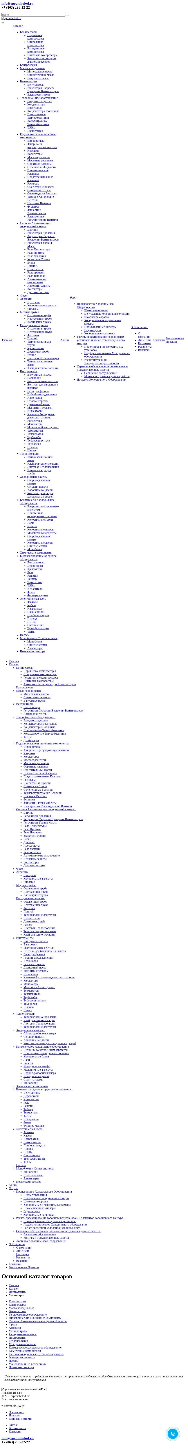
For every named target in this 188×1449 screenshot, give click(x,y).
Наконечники (35, 611)
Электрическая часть (33, 598)
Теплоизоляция (29, 453)
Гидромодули (92, 330)
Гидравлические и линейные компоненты (43, 743)
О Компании (139, 327)
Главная (7, 340)
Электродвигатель (38, 94)
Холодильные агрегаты (42, 305)
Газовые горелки (37, 401)
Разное (31, 354)
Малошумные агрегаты (42, 532)
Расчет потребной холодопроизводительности (101, 361)
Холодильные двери (40, 489)
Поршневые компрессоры (35, 37)
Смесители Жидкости (41, 186)
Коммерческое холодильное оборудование (37, 501)
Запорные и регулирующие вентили (42, 145)
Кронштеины (35, 348)
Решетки (32, 575)
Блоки (31, 262)
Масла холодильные (32, 68)
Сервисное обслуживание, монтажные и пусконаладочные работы (102, 368)
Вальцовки (34, 377)
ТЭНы (31, 127)
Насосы (25, 634)
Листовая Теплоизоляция (43, 358)
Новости (14, 1415)
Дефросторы (35, 565)
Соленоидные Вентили (42, 193)
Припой (32, 338)
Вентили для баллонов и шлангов (45, 951)
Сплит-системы (37, 545)
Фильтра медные (37, 595)
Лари (30, 522)
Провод (32, 618)
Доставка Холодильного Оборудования (101, 379)
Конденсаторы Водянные (43, 111)
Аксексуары (35, 648)
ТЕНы (31, 631)
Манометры (34, 424)
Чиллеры (33, 308)
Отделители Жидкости (41, 167)
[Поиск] (67, 15)
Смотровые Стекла (39, 190)
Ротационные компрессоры (35, 50)
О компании (144, 335)
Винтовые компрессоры (42, 55)
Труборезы (34, 443)
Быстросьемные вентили (42, 381)
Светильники (35, 625)
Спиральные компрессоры (35, 43)
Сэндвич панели (37, 486)
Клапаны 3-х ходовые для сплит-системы (41, 416)
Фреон (24, 295)
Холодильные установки (99, 333)
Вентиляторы (28, 81)
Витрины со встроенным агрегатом (46, 1049)
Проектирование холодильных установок (50, 1221)
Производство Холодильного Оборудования (44, 1191)
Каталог (18, 25)
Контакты (159, 340)
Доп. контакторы (38, 292)
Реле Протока (35, 252)
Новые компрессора (32, 651)
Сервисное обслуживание (100, 373)
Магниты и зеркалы (39, 407)
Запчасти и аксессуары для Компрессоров (41, 60)
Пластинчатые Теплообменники (38, 116)
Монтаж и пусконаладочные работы (107, 376)
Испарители (35, 588)
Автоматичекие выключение (37, 280)
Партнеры (144, 343)
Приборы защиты (38, 615)
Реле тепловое (36, 275)
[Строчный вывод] (25, 1392)
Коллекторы (35, 153)
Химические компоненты (36, 552)
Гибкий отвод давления (42, 394)
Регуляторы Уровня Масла (40, 822)
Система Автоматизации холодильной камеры (35, 224)
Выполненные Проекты (175, 340)
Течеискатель (35, 433)
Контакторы (35, 288)
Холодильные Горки (40, 519)
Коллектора (34, 420)
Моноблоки (34, 549)
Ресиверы (33, 183)
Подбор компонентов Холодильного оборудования (55, 1224)
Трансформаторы (38, 628)
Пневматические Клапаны (37, 172)
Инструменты (28, 371)
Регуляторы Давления (41, 232)
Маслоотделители (38, 157)
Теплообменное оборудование (39, 97)
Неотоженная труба (39, 318)
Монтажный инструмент (43, 427)
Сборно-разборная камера (40, 1033)
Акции (64, 340)
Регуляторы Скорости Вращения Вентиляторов (43, 89)
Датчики (32, 229)
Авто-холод (34, 397)
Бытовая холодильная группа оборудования (44, 1089)
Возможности (17, 1428)
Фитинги (33, 335)
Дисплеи (32, 265)
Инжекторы (34, 410)
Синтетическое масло (40, 74)
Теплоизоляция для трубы (40, 914)
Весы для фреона (38, 391)
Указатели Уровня (38, 259)
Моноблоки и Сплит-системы (38, 638)
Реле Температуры (38, 249)
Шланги (32, 447)
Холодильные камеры (33, 476)
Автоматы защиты (38, 285)
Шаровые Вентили (39, 203)
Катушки (33, 150)
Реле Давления (36, 256)
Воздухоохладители (39, 101)
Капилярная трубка (39, 321)
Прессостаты (35, 269)
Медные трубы (29, 312)
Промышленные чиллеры (100, 326)
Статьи (13, 1424)
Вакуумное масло (38, 78)
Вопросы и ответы (20, 1418)
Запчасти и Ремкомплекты (36, 211)
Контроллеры (28, 64)
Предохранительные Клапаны (42, 776)
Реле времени (35, 272)
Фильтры (33, 206)
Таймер (32, 578)
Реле (30, 572)
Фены (31, 592)
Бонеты (32, 526)
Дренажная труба (38, 351)
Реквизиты (145, 346)
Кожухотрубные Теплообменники (38, 122)
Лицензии (144, 340)
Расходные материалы (34, 325)
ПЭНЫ (31, 621)
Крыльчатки (35, 569)
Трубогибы (34, 437)
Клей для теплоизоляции (43, 368)
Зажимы (32, 602)
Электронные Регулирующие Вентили (42, 218)
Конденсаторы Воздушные (36, 106)
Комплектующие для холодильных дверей (40, 495)
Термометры (35, 430)
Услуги (75, 297)
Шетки (31, 450)
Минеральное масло (40, 71)
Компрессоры (28, 31)
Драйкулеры (35, 130)
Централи (33, 302)
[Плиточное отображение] (23, 1392)
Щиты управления (96, 310)
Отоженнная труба (39, 315)
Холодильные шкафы (40, 529)
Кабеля (31, 605)
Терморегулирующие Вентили (43, 792)
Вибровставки (36, 140)
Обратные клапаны (39, 163)
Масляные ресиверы (40, 160)
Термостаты (34, 582)
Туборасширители (38, 440)
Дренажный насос (38, 404)
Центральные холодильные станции (107, 313)
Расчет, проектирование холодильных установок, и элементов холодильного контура (101, 340)
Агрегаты (26, 298)
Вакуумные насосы (39, 374)
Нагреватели (35, 608)
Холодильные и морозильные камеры (47, 1204)
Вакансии (144, 349)
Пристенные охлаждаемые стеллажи (42, 514)
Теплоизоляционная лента (40, 931)
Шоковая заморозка (96, 317)
